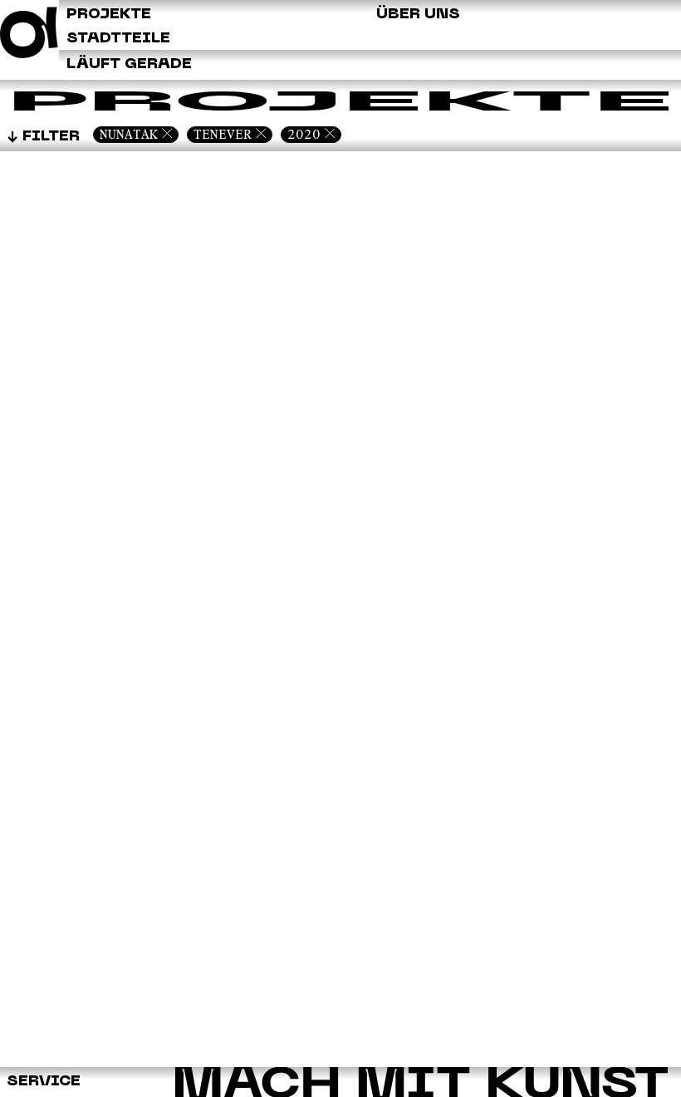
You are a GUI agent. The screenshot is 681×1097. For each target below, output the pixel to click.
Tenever (223, 134)
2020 (304, 134)
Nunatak (129, 134)
